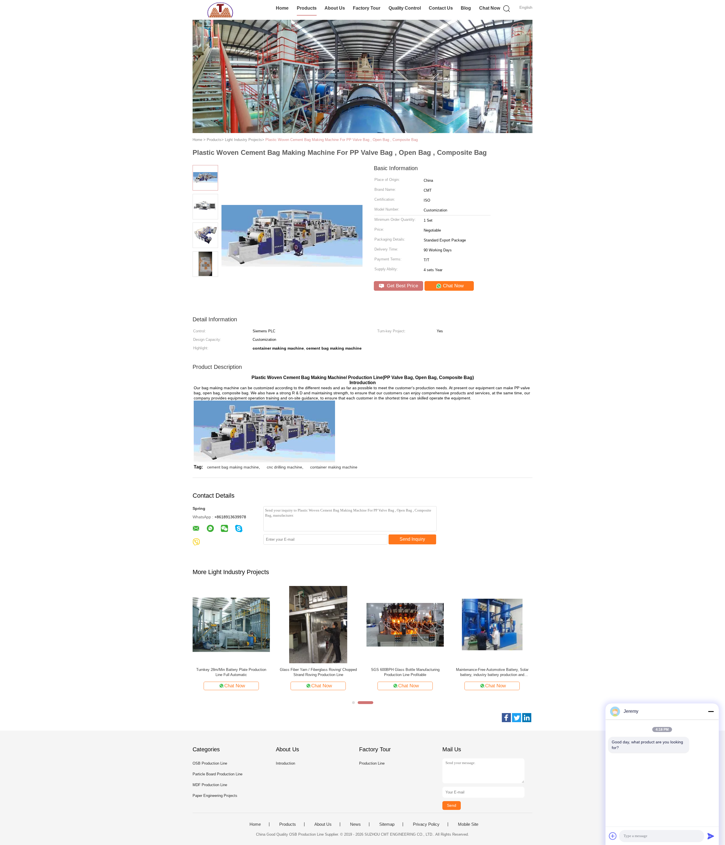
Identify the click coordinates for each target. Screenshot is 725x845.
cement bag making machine (233, 467)
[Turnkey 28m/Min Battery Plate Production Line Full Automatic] (231, 624)
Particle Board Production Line (217, 774)
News (355, 824)
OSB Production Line (210, 763)
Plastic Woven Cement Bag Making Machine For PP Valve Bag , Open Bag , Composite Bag (341, 140)
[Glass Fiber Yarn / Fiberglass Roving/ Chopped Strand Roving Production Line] (318, 624)
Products (307, 8)
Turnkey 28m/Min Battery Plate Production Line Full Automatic (231, 672)
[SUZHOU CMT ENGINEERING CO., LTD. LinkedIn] (526, 717)
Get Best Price (401, 285)
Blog (466, 8)
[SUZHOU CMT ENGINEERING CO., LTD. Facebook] (506, 717)
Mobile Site (468, 824)
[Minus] (710, 711)
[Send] (710, 836)
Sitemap (387, 824)
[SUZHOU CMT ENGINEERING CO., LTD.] (220, 10)
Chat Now (489, 8)
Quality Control (405, 8)
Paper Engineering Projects (215, 795)
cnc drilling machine (284, 467)
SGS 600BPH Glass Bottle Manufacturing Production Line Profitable (405, 672)
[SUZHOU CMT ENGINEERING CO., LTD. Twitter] (516, 717)
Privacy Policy (426, 824)
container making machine (333, 467)
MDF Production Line (210, 785)
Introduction (285, 763)
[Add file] (613, 836)
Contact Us (441, 8)
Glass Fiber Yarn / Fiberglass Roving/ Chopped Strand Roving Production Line (318, 672)
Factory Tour (366, 8)
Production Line (372, 763)
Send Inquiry (412, 539)
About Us (335, 8)
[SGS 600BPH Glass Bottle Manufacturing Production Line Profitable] (405, 624)
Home (282, 8)
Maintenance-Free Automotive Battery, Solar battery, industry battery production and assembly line (492, 672)
